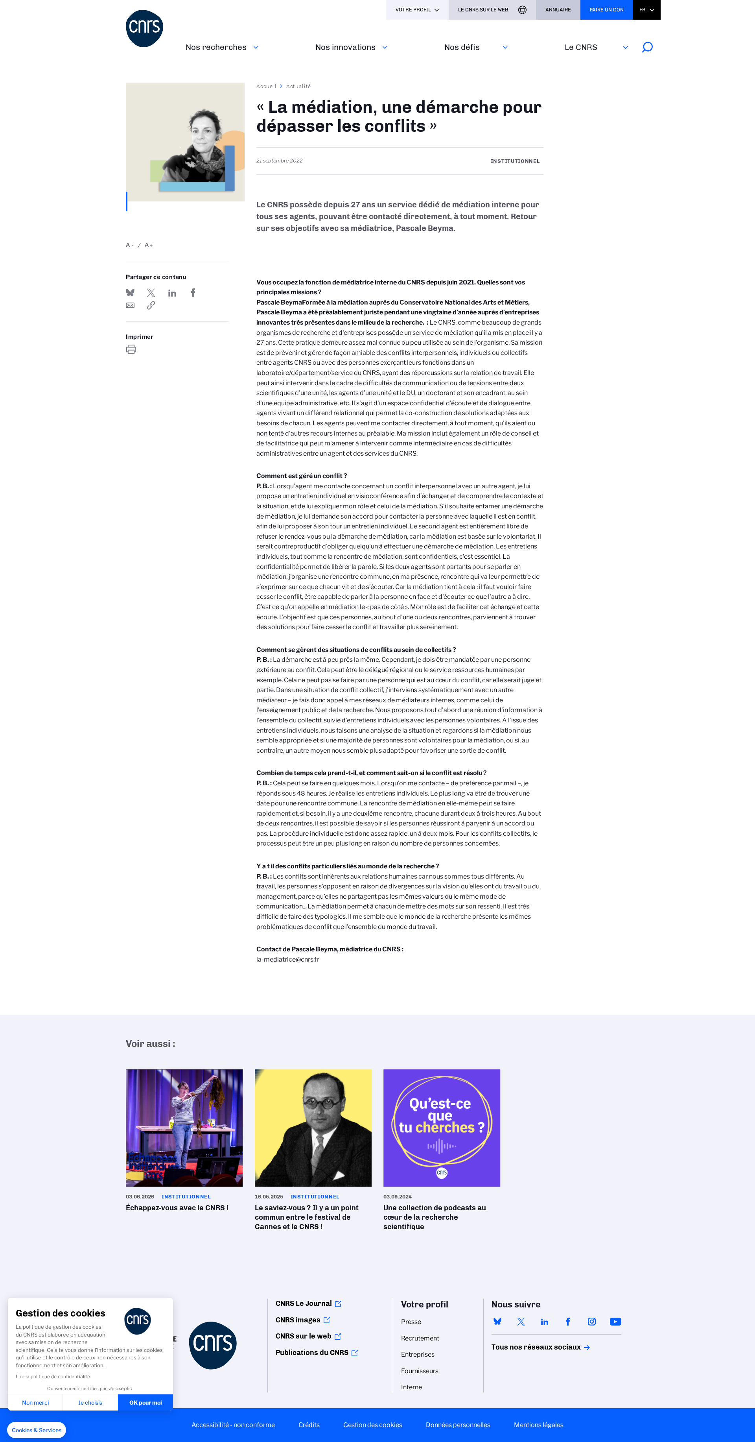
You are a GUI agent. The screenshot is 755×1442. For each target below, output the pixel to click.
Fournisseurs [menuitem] (419, 1371)
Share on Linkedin (172, 292)
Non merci (35, 1402)
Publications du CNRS (312, 1352)
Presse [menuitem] (411, 1322)
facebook (568, 1321)
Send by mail (130, 305)
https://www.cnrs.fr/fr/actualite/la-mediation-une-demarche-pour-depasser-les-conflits (151, 305)
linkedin (545, 1321)
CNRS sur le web (303, 1336)
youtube (615, 1321)
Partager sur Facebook (193, 292)
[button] (36, 1430)
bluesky (497, 1321)
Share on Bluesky (130, 292)
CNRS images (298, 1320)
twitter (521, 1321)
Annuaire (558, 10)
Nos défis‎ (462, 47)
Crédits (309, 1425)
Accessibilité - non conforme (233, 1425)
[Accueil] (151, 28)
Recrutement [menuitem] (420, 1338)
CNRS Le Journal (304, 1303)
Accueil (266, 86)
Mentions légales (538, 1425)
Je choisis (90, 1402)
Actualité (298, 86)
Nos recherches (216, 47)
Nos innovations (345, 47)
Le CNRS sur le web (483, 10)
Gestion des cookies (372, 1425)
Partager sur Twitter (151, 292)
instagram (592, 1321)
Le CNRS (581, 47)
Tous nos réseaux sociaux (523, 1347)
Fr (642, 10)
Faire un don (607, 10)
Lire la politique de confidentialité (53, 1376)
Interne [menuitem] (411, 1387)
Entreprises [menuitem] (418, 1354)
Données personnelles (458, 1425)
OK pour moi (145, 1402)
